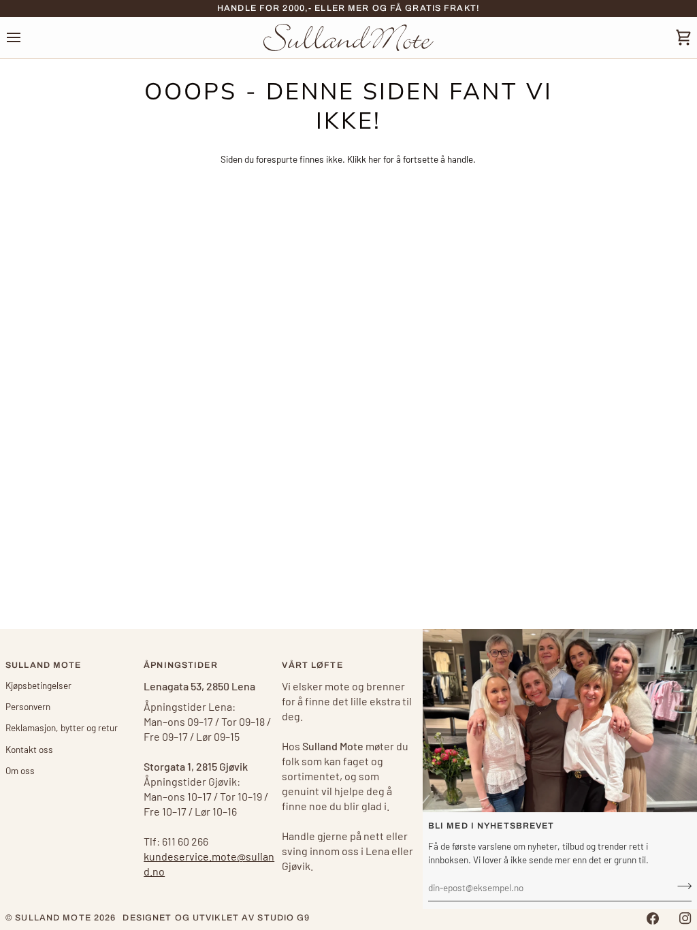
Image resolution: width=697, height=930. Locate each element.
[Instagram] (685, 918)
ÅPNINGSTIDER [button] (181, 665)
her (374, 159)
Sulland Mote (53, 918)
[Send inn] (680, 886)
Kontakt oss (29, 749)
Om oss (20, 770)
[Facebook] (653, 918)
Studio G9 (283, 918)
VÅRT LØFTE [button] (312, 665)
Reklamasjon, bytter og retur (61, 727)
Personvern (27, 706)
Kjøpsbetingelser (38, 685)
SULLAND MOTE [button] (43, 665)
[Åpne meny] (25, 37)
